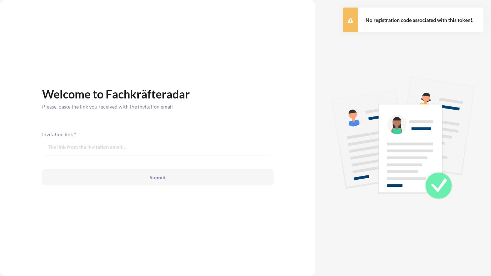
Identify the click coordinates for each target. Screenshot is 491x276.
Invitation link (59, 134)
